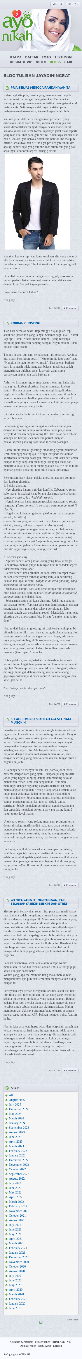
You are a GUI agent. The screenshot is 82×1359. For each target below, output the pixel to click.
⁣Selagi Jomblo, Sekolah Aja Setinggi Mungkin (41, 721)
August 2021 (17, 1220)
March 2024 (16, 1118)
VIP (69, 1341)
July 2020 (15, 1275)
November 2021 (19, 1211)
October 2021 (17, 1215)
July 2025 (15, 1104)
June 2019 (15, 1308)
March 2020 (16, 1294)
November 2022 (19, 1164)
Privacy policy (42, 1341)
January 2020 (17, 1303)
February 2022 (18, 1206)
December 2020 (18, 1257)
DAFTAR (73, 4)
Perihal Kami (58, 1341)
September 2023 (19, 1127)
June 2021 (15, 1229)
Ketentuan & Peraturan (21, 1341)
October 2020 (17, 1266)
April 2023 (16, 1141)
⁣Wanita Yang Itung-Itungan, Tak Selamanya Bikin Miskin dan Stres (39, 902)
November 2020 (19, 1262)
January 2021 (17, 1252)
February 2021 (18, 1248)
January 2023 (17, 1155)
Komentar (70, 308)
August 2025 (17, 1100)
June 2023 (15, 1137)
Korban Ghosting (25, 323)
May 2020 (15, 1285)
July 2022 (15, 1183)
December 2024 (18, 1109)
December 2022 (18, 1160)
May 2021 (15, 1234)
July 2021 (15, 1225)
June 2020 (15, 1280)
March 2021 (16, 1243)
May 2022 (15, 1192)
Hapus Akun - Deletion (50, 1345)
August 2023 (17, 1132)
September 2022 (19, 1174)
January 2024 (17, 1123)
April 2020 (16, 1289)
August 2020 (17, 1271)
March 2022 (16, 1201)
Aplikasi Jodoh (28, 1345)
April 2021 (16, 1238)
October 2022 (17, 1169)
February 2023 (18, 1150)
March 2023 (16, 1146)
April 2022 (16, 1197)
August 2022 (17, 1178)
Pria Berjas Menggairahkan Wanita (40, 88)
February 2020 (18, 1299)
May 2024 (15, 1113)
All (11, 1095)
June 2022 (15, 1188)
